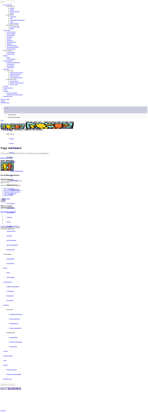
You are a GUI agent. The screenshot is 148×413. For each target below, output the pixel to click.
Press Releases (11, 59)
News (8, 57)
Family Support (14, 23)
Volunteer (10, 37)
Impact (12, 10)
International (10, 54)
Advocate (9, 44)
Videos (12, 28)
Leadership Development (17, 20)
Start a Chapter (11, 33)
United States (11, 52)
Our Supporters (8, 61)
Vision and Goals (14, 11)
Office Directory (14, 76)
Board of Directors (15, 74)
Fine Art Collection (12, 93)
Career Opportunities (16, 78)
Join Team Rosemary (13, 47)
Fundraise (9, 40)
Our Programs (8, 5)
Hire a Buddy (10, 35)
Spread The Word (12, 45)
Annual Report (14, 81)
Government (10, 67)
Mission (12, 8)
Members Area (8, 96)
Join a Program (11, 32)
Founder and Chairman (16, 72)
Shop (5, 89)
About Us (6, 69)
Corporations (11, 64)
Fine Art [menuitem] (7, 110)
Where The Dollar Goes (16, 83)
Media (5, 56)
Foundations (10, 66)
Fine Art (6, 91)
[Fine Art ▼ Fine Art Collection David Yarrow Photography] (74, 104)
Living (11, 22)
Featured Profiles (15, 27)
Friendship (13, 17)
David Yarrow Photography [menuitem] (14, 117)
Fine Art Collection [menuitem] (12, 114)
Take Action (7, 30)
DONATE (3, 411)
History (12, 13)
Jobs (11, 18)
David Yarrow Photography (15, 94)
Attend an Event (11, 42)
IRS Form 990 (13, 84)
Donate (9, 39)
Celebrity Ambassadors (13, 62)
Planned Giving (11, 49)
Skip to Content (5, 99)
